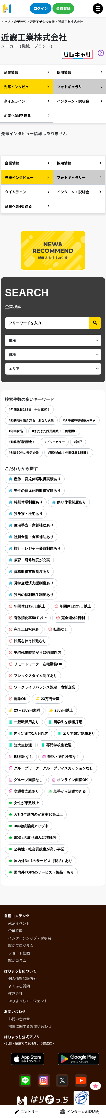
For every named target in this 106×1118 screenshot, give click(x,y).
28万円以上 (64, 710)
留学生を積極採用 (68, 722)
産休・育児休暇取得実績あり (37, 479)
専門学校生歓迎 (59, 745)
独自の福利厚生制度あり (34, 595)
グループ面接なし (28, 780)
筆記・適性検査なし (63, 757)
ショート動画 (19, 953)
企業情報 (11, 72)
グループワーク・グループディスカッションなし (53, 768)
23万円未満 (50, 699)
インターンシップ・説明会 (29, 938)
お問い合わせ (19, 1018)
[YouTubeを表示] (81, 1080)
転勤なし (61, 629)
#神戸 (78, 442)
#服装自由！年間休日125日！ (68, 453)
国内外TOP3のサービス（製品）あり (44, 872)
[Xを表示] (62, 1080)
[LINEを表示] (25, 1080)
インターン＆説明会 (83, 1111)
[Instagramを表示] (44, 1080)
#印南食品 (16, 431)
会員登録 (63, 8)
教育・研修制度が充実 (32, 560)
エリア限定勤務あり (79, 733)
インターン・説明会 (73, 101)
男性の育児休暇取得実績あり (37, 490)
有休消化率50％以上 (30, 618)
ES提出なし (23, 757)
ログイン (40, 8)
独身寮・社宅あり (28, 514)
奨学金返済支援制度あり (34, 583)
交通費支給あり (26, 791)
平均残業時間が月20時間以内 (37, 652)
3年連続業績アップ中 (31, 826)
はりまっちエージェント (28, 1000)
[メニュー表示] (98, 8)
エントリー (29, 1111)
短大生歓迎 (23, 745)
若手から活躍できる (70, 791)
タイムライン (14, 101)
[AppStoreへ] (27, 1059)
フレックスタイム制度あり (35, 676)
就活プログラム (20, 945)
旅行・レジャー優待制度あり (37, 548)
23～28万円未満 (27, 710)
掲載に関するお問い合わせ (29, 1026)
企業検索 (20, 21)
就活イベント (19, 923)
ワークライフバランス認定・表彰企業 (44, 687)
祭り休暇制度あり (71, 502)
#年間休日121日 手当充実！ (29, 409)
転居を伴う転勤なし (30, 641)
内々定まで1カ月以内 (31, 733)
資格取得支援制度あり (32, 571)
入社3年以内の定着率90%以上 (38, 814)
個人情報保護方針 (22, 978)
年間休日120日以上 (29, 606)
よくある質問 (19, 985)
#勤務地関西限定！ (22, 442)
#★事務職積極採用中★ (79, 420)
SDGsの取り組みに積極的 (35, 837)
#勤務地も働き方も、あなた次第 (31, 420)
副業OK (20, 699)
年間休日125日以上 (75, 606)
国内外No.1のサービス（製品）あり (43, 861)
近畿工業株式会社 (42, 21)
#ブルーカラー (55, 442)
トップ (5, 21)
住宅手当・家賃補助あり (34, 525)
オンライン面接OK (72, 780)
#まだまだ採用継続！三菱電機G (54, 431)
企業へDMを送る (17, 115)
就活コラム (17, 960)
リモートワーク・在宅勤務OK (38, 664)
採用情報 (64, 72)
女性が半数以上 (26, 803)
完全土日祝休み (26, 629)
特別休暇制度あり (28, 502)
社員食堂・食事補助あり (34, 537)
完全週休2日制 (73, 618)
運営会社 (15, 993)
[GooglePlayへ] (78, 1059)
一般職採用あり (26, 722)
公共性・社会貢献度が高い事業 (39, 849)
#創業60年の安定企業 (24, 453)
